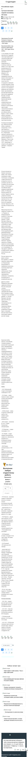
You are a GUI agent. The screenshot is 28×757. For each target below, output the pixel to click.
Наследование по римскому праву (14, 712)
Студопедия (10, 2)
